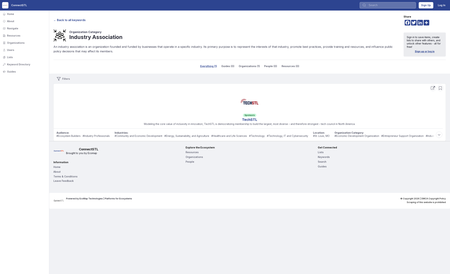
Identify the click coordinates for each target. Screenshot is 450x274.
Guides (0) (227, 66)
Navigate (10, 28)
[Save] (440, 88)
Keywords (324, 156)
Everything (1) (208, 66)
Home (8, 13)
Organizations (13, 42)
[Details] (433, 88)
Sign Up (426, 5)
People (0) (270, 66)
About (8, 21)
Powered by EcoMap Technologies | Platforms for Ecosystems (99, 198)
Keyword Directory (16, 64)
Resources (11, 35)
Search (322, 161)
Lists (7, 57)
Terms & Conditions (65, 176)
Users (8, 49)
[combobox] (388, 5)
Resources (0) (290, 66)
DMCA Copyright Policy (433, 198)
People (190, 161)
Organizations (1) (249, 66)
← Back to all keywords (69, 20)
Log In (441, 5)
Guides (9, 71)
